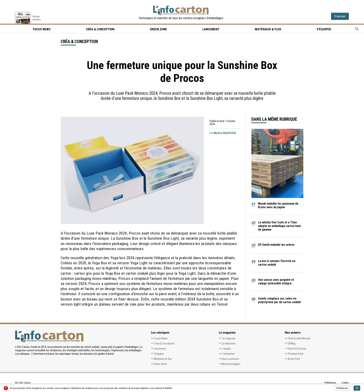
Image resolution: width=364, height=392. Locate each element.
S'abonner (339, 16)
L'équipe (226, 348)
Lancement (210, 29)
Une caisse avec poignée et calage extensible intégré (276, 281)
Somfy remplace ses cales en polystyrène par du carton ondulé (279, 300)
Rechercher (356, 28)
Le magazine (228, 338)
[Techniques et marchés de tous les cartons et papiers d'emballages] (181, 10)
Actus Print (294, 359)
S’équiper (324, 29)
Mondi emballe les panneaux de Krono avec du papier (278, 205)
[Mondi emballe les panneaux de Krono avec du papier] (277, 163)
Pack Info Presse (297, 348)
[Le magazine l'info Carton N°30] (23, 18)
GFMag (291, 343)
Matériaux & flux (268, 29)
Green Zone (158, 29)
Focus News (161, 338)
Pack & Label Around (299, 338)
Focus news (41, 29)
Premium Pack (295, 353)
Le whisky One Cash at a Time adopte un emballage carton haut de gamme (279, 226)
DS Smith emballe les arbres (276, 244)
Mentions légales (231, 364)
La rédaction (228, 343)
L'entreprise (228, 353)
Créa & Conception (100, 29)
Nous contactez (230, 359)
